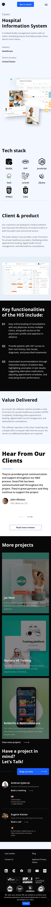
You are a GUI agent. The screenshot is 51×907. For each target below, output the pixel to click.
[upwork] (44, 871)
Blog (34, 853)
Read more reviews (25, 527)
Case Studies (10, 853)
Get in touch (25, 4)
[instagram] (29, 871)
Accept (26, 903)
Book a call (16, 821)
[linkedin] (6, 871)
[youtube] (37, 871)
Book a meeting (18, 790)
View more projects (11, 742)
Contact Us (9, 859)
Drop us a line (26, 771)
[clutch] (14, 871)
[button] (21, 517)
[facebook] (21, 871)
